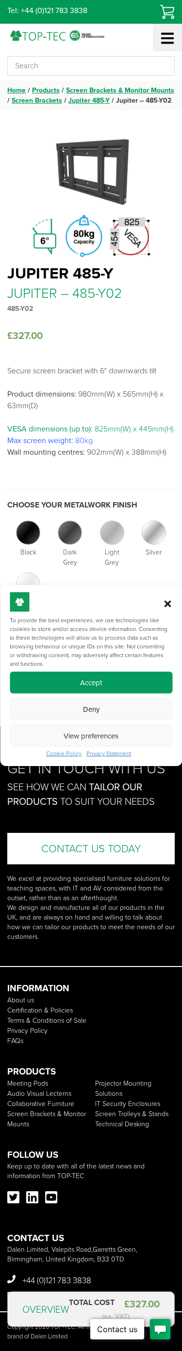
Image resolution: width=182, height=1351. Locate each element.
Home (16, 90)
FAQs (15, 1041)
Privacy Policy (27, 1031)
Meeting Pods (27, 1083)
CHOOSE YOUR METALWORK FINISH (72, 504)
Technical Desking (122, 1124)
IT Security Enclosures (127, 1104)
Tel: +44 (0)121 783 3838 (47, 10)
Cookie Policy (64, 753)
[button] (167, 604)
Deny (91, 709)
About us (20, 1000)
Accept (91, 682)
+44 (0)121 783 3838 (55, 1280)
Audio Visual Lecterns (39, 1094)
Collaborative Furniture (40, 1104)
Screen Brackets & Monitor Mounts (120, 90)
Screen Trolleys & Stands (131, 1114)
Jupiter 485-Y (89, 100)
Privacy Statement (108, 753)
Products (46, 90)
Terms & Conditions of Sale (46, 1020)
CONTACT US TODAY (91, 849)
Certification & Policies (40, 1010)
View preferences (91, 736)
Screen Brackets (37, 100)
